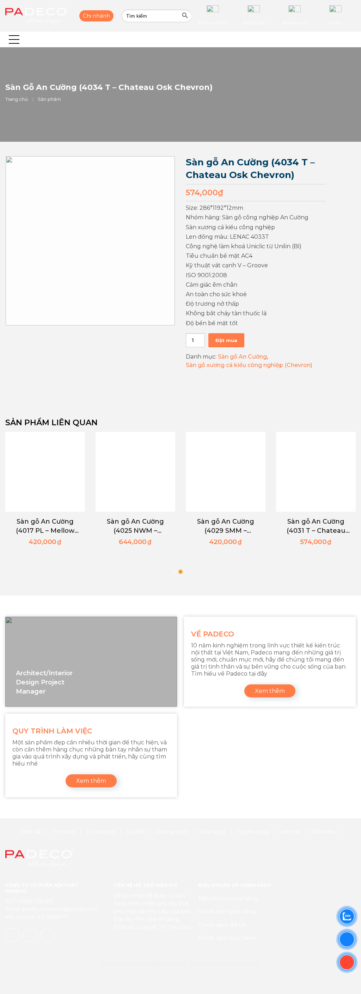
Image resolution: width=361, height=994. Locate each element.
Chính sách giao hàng (227, 911)
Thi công (63, 831)
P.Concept (101, 831)
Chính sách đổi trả (222, 924)
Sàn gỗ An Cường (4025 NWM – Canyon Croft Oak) (135, 526)
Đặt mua (226, 340)
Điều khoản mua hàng (228, 898)
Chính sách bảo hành (226, 937)
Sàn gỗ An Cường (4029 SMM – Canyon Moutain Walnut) (225, 526)
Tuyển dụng (253, 831)
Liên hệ (290, 831)
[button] (14, 39)
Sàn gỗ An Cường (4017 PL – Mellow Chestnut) (45, 526)
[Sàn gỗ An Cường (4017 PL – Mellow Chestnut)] (45, 472)
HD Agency (245, 964)
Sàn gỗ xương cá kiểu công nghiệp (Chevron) (249, 365)
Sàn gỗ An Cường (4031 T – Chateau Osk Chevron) (316, 526)
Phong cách (171, 831)
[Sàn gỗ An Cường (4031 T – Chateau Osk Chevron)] (316, 472)
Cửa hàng (212, 831)
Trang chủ (16, 99)
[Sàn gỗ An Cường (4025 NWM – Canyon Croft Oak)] (135, 472)
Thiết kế (30, 831)
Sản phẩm (49, 99)
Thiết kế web (205, 964)
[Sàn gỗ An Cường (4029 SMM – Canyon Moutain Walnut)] (225, 472)
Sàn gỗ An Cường (242, 356)
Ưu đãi (135, 831)
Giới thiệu (323, 831)
